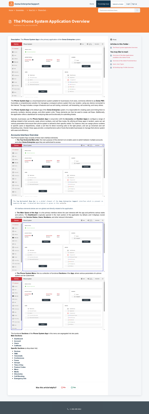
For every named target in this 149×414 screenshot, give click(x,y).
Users (16, 343)
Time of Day (19, 365)
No (64, 387)
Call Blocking (19, 376)
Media (16, 371)
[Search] (137, 10)
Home (92, 4)
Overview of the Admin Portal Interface (125, 61)
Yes (74, 387)
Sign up (134, 4)
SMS (16, 353)
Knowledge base (103, 4)
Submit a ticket (118, 4)
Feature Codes (20, 367)
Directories (18, 374)
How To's (32, 10)
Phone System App (44, 10)
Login (128, 4)
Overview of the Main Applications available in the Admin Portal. (123, 56)
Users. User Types (118, 64)
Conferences (19, 358)
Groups (17, 362)
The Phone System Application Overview (125, 47)
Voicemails (18, 356)
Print (114, 40)
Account (17, 341)
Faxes (16, 360)
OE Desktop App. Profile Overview (123, 67)
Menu (16, 369)
